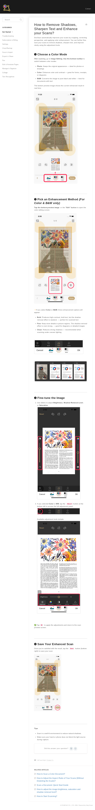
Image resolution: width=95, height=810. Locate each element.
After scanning (39, 59)
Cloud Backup (7, 48)
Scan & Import (7, 52)
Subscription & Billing (10, 40)
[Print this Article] (86, 25)
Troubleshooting (8, 36)
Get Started (6, 32)
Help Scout (89, 805)
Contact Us (50, 760)
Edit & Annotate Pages (10, 64)
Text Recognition (8, 77)
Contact (88, 9)
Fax (3, 60)
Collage (5, 72)
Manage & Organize (9, 68)
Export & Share (7, 56)
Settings (5, 44)
